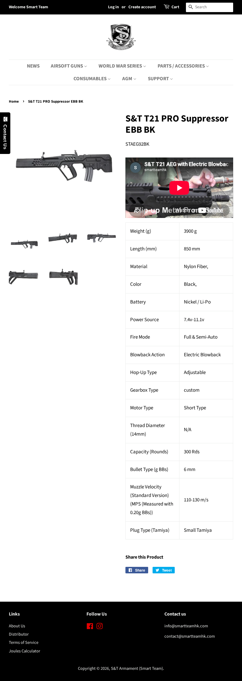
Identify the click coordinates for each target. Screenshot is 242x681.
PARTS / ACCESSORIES (182, 66)
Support (159, 78)
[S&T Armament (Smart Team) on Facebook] (89, 627)
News (33, 66)
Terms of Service (23, 642)
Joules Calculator (24, 651)
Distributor (19, 634)
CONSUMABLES (90, 78)
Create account (142, 7)
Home (14, 101)
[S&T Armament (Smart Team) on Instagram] (99, 627)
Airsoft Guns (67, 66)
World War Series (121, 66)
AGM (127, 78)
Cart (175, 7)
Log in (113, 7)
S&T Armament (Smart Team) (137, 668)
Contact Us (5, 136)
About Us (17, 626)
